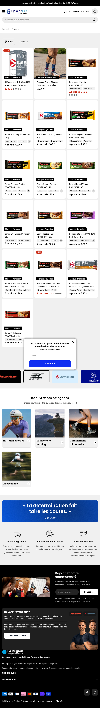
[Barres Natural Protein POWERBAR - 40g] (50, 165)
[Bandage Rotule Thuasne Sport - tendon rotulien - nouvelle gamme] (50, 63)
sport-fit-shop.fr (15, 701)
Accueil (5, 29)
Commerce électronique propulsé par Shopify (43, 701)
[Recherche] (94, 19)
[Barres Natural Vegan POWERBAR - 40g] (82, 165)
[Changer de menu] (3, 11)
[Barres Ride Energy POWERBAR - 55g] (17, 314)
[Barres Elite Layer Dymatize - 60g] (50, 115)
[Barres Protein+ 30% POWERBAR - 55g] (50, 215)
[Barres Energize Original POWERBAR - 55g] (17, 165)
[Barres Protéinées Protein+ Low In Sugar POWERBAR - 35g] (50, 264)
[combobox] (50, 20)
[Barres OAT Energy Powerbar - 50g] (17, 215)
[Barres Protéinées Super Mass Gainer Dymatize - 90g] (82, 264)
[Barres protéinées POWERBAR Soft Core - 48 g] (82, 215)
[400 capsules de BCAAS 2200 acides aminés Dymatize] (17, 63)
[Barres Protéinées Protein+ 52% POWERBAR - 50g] (17, 264)
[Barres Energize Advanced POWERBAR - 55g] (82, 115)
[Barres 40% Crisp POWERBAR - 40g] (17, 115)
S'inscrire (50, 363)
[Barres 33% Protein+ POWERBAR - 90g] (82, 63)
